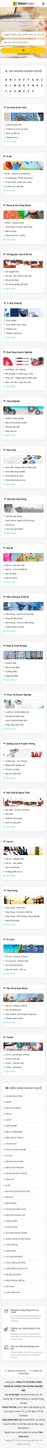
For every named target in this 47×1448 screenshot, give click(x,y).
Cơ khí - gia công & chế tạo (17, 1054)
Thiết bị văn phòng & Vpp (17, 1268)
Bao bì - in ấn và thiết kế (16, 569)
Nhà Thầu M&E (12, 920)
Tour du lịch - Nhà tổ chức (16, 961)
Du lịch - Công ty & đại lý (16, 956)
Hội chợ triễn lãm (13, 773)
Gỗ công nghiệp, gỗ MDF (16, 284)
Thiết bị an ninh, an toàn (17, 129)
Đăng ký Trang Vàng (16, 1370)
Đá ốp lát (10, 524)
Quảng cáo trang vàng (25, 1329)
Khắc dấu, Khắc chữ (15, 724)
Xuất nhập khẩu (13, 1292)
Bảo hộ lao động (13, 1108)
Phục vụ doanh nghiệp (19, 694)
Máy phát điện (11, 675)
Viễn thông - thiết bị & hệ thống (19, 614)
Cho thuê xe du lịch (14, 965)
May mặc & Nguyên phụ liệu (18, 1191)
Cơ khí (9, 1037)
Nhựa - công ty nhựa (14, 222)
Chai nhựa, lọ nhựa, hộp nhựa (18, 226)
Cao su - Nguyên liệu (14, 858)
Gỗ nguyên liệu (12, 271)
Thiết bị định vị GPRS (14, 627)
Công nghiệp (13, 401)
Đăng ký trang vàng (25, 1311)
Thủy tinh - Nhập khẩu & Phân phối (21, 378)
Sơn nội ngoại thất (14, 529)
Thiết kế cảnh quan (13, 818)
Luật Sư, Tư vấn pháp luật (17, 712)
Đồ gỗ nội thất (11, 280)
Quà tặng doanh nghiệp (19, 352)
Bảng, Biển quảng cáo (15, 765)
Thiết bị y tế (11, 329)
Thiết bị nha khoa (14, 333)
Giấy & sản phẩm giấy (15, 1167)
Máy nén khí (10, 431)
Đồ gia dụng (11, 1143)
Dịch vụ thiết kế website (25, 1347)
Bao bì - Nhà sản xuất (15, 565)
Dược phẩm (11, 320)
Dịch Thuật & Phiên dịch (17, 720)
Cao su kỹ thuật (12, 867)
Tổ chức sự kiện (12, 769)
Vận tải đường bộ (13, 1009)
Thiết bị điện (10, 663)
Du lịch (10, 939)
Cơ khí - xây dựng (13, 1067)
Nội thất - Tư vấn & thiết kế (17, 809)
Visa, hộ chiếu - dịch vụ (15, 969)
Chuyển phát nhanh (14, 1018)
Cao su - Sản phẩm (13, 863)
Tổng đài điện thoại (14, 618)
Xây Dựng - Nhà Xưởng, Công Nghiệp (23, 916)
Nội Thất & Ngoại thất (18, 792)
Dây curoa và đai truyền (16, 422)
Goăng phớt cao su (13, 871)
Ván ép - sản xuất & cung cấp (18, 275)
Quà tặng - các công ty (15, 369)
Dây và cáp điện (12, 667)
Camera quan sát (13, 124)
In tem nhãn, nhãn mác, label (18, 182)
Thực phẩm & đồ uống (16, 1263)
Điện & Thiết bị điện (16, 645)
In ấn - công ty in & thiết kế (17, 173)
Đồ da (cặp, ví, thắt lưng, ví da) (19, 373)
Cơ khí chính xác (12, 1058)
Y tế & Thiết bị (14, 303)
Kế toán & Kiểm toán (15, 716)
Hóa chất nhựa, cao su (15, 480)
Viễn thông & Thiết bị (17, 596)
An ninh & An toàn (17, 107)
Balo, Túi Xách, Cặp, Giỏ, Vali (18, 382)
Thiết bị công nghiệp (14, 418)
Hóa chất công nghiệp (15, 471)
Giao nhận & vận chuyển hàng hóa (20, 1014)
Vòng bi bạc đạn (12, 426)
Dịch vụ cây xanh (13, 822)
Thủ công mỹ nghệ (14, 1256)
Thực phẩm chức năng (16, 324)
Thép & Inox (11, 1251)
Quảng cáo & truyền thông (20, 743)
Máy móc (9, 1197)
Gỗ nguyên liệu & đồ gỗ (19, 254)
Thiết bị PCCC (12, 137)
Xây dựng (12, 890)
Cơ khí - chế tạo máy (14, 1063)
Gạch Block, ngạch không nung (20, 520)
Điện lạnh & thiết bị (14, 1137)
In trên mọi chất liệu (14, 186)
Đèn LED (9, 814)
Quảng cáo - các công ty (16, 761)
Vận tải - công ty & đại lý (16, 1005)
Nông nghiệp (11, 1221)
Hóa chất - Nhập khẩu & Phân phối (20, 467)
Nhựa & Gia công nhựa (18, 205)
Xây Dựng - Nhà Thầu (15, 907)
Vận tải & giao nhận (17, 988)
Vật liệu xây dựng (16, 499)
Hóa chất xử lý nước (14, 475)
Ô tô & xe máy (11, 1227)
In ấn (9, 156)
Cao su (9, 841)
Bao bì (9, 548)
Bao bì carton (11, 577)
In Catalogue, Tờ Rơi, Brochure (19, 178)
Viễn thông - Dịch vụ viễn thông (19, 622)
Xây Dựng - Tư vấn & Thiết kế (19, 912)
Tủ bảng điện (11, 671)
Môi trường (11, 1203)
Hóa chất (11, 450)
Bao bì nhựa (10, 231)
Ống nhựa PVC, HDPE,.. (15, 235)
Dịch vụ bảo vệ (12, 133)
